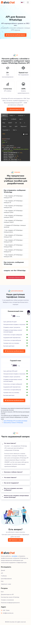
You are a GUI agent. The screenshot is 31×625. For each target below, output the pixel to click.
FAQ (2, 581)
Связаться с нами (16, 540)
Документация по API (16, 109)
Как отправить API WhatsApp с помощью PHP (13, 197)
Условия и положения (7, 600)
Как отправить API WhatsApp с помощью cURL (13, 255)
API (2, 573)
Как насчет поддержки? (11, 483)
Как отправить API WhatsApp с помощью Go (13, 251)
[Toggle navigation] (28, 2)
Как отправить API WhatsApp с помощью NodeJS (13, 221)
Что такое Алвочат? (10, 443)
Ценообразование (6, 578)
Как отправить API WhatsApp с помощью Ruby (13, 246)
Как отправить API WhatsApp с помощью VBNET (13, 216)
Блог (2, 592)
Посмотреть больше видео (16, 277)
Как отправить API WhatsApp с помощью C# (13, 201)
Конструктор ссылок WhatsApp (10, 597)
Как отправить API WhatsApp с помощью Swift (13, 241)
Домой (3, 570)
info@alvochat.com (8, 613)
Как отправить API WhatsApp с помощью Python (13, 211)
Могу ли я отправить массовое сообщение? (13, 489)
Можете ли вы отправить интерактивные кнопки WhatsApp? (16, 496)
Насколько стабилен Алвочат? (13, 472)
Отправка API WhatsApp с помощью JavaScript (15, 226)
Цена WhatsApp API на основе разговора (15, 421)
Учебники (4, 576)
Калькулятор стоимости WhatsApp (13, 422)
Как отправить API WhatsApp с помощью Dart (13, 236)
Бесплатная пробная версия (16, 35)
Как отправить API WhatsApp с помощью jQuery (13, 231)
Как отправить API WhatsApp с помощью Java (13, 206)
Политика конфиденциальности (10, 602)
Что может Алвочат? (10, 477)
